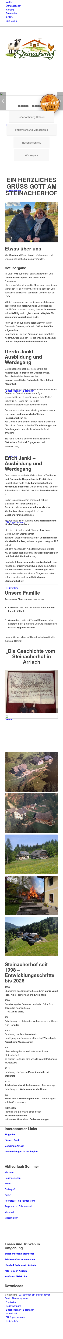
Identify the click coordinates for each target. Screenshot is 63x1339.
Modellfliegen (11, 1217)
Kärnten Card (12, 1140)
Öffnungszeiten (13, 5)
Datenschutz (12, 13)
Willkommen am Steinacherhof (34, 1294)
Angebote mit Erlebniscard (18, 1206)
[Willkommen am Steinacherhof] (31, 59)
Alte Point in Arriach (16, 1270)
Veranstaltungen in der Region (21, 1151)
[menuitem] (32, 2)
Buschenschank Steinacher (19, 1253)
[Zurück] (3, 101)
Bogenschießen (12, 1177)
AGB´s (9, 17)
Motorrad (9, 1212)
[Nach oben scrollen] (1, 1328)
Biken (7, 1183)
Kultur (8, 1194)
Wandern (9, 1172)
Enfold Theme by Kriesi (17, 1298)
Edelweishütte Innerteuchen (20, 1259)
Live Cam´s (12, 20)
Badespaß (10, 1189)
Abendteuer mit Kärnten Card (20, 1200)
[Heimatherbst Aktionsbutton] (49, 103)
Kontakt (10, 9)
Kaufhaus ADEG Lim (16, 1276)
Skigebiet (10, 1134)
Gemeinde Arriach (14, 1145)
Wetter (9, 2)
